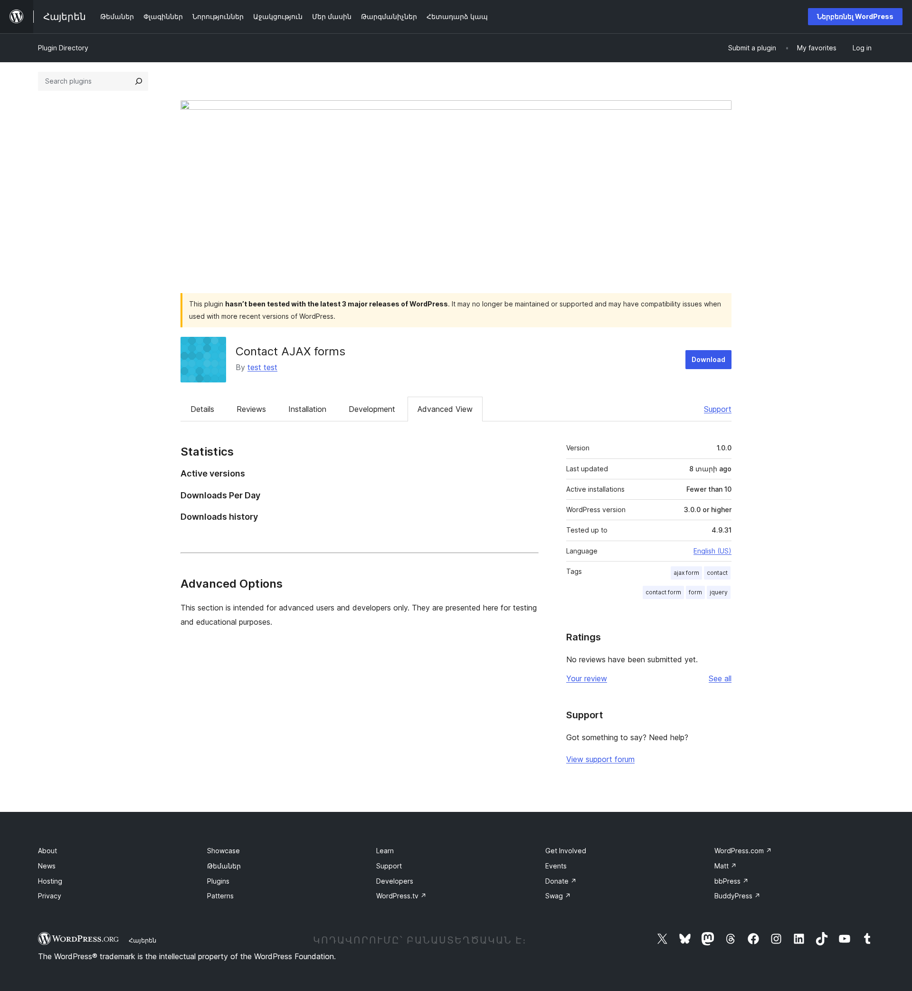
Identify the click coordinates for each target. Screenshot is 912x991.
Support (718, 409)
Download (708, 359)
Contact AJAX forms (290, 351)
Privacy (49, 896)
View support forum (600, 759)
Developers (394, 881)
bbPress (731, 881)
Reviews (251, 409)
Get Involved (565, 851)
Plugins (218, 881)
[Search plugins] (138, 81)
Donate (561, 881)
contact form (663, 592)
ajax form (686, 572)
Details (202, 409)
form (695, 592)
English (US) (713, 551)
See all (720, 678)
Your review (586, 678)
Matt (725, 866)
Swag (558, 896)
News (47, 866)
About (47, 851)
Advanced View (445, 409)
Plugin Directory (63, 48)
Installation (307, 409)
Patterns (220, 896)
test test (262, 367)
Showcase (223, 851)
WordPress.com (743, 851)
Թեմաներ (224, 866)
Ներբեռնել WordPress (855, 16)
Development (372, 409)
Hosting (50, 881)
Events (556, 866)
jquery (719, 592)
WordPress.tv (401, 896)
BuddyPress (737, 896)
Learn (385, 851)
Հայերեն (142, 940)
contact (717, 572)
